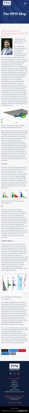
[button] (25, 3)
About (14, 380)
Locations (14, 386)
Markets (14, 382)
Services (14, 384)
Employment (14, 390)
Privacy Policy (14, 408)
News (14, 388)
